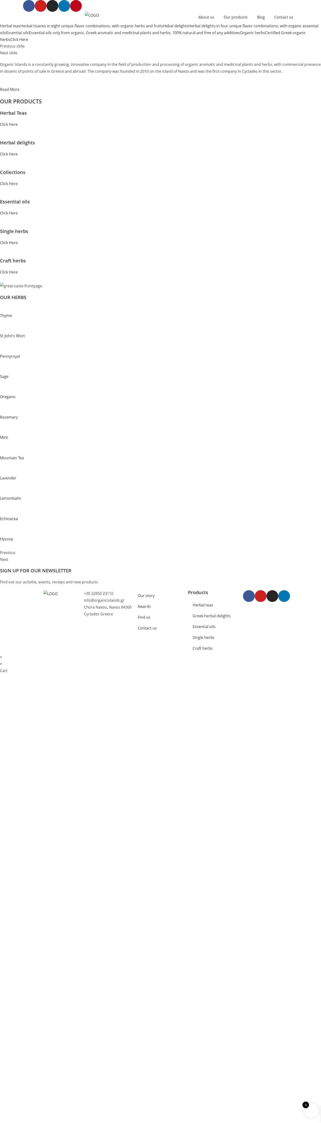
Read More (9, 89)
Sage (4, 376)
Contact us (283, 17)
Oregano (8, 396)
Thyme (6, 315)
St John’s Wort (12, 335)
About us (206, 17)
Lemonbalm (10, 498)
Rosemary (9, 417)
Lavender (8, 478)
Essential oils (204, 626)
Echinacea (9, 518)
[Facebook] (249, 596)
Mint (4, 437)
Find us (144, 617)
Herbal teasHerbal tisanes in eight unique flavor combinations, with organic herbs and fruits (81, 25)
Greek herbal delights (212, 615)
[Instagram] (52, 6)
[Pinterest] (76, 6)
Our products (236, 17)
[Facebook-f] (29, 6)
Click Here (9, 124)
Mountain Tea (12, 457)
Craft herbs (203, 648)
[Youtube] (41, 6)
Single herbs (204, 637)
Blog (261, 17)
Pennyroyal (10, 356)
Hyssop (6, 539)
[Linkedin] (284, 596)
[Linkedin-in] (64, 6)
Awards (144, 606)
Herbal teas (203, 605)
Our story (146, 595)
